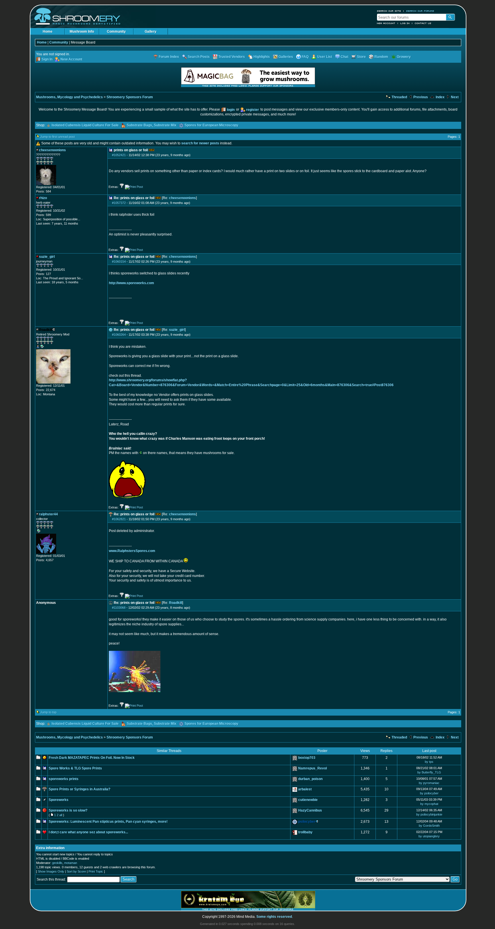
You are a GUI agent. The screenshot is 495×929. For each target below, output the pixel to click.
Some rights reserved (274, 917)
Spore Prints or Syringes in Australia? (79, 789)
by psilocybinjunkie (429, 814)
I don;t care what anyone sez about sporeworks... (88, 832)
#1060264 (119, 334)
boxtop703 (306, 758)
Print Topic (96, 871)
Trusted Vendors (231, 57)
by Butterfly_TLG (429, 772)
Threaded (399, 97)
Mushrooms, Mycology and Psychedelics (69, 97)
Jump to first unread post (57, 136)
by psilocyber (429, 793)
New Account (386, 23)
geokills (57, 863)
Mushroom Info (82, 32)
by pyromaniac (429, 783)
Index (440, 97)
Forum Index (169, 57)
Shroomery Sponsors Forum (130, 97)
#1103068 (118, 607)
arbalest (305, 789)
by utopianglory (429, 836)
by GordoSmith (429, 825)
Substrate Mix (165, 125)
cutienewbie (308, 800)
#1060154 (119, 261)
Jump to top (48, 712)
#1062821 (119, 519)
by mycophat (429, 804)
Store (361, 57)
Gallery (150, 32)
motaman (70, 863)
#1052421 (119, 155)
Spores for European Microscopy (211, 125)
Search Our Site (389, 11)
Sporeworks (58, 800)
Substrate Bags (139, 125)
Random (381, 57)
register (252, 110)
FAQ (305, 57)
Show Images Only (51, 871)
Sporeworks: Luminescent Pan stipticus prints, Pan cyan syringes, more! (108, 822)
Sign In (47, 59)
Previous (420, 97)
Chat (344, 57)
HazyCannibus (310, 810)
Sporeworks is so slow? (68, 810)
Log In (405, 23)
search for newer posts (200, 143)
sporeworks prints (63, 779)
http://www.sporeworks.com (131, 283)
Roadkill (175, 603)
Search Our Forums (420, 11)
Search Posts (199, 57)
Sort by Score (76, 871)
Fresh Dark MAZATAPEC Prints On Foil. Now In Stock (92, 758)
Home (47, 32)
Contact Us (423, 23)
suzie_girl (177, 330)
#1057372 (119, 203)
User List (324, 57)
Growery (404, 57)
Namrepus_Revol (312, 768)
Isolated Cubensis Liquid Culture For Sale (85, 125)
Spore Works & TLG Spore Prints (75, 768)
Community (116, 32)
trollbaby (305, 832)
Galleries (285, 57)
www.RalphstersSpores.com (132, 551)
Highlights (262, 57)
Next (454, 97)
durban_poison (310, 779)
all (60, 815)
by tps (429, 761)
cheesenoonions (182, 198)
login (231, 110)
